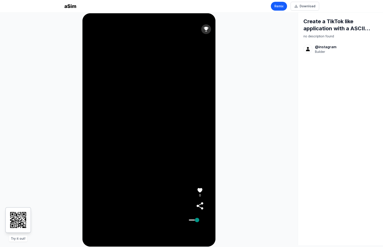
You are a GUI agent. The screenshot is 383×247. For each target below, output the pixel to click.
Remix (278, 6)
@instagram (325, 47)
